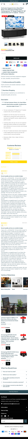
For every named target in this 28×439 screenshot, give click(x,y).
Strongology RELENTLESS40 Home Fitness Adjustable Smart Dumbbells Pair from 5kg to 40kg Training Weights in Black (10, 354)
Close (14, 407)
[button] (1, 1)
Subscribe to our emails (7, 418)
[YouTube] (5, 416)
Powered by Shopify (18, 426)
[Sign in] (23, 4)
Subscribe (25, 421)
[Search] (4, 4)
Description (4, 99)
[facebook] (8, 416)
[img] (4, 171)
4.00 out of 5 (17, 148)
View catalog (2, 4)
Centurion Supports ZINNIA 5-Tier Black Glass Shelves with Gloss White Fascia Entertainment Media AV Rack (9, 320)
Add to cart (16, 58)
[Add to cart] (8, 331)
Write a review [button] (14, 161)
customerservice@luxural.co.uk (11, 403)
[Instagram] (1, 416)
